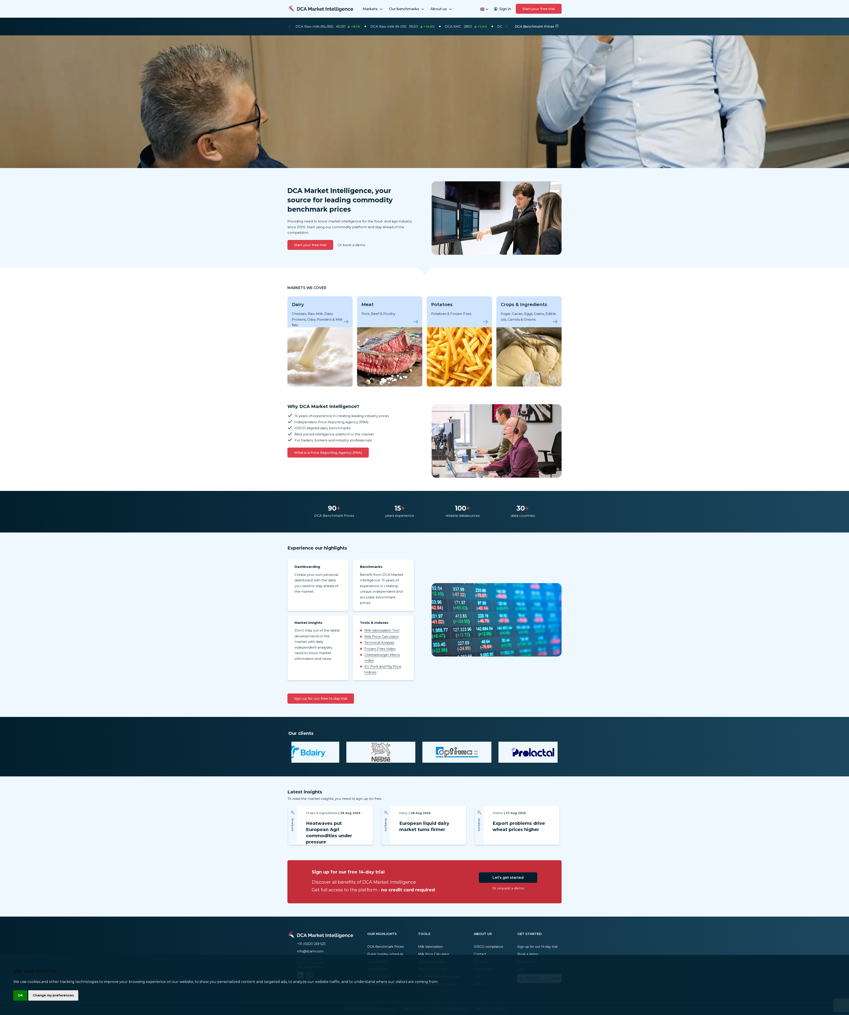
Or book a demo (351, 245)
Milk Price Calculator (381, 636)
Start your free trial (538, 9)
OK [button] (20, 995)
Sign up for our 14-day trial (537, 947)
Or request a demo (508, 888)
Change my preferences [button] (53, 995)
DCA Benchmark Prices (385, 947)
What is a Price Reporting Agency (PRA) (328, 452)
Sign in (505, 9)
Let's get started (508, 877)
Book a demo (527, 954)
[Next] (507, 26)
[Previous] (289, 26)
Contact (480, 954)
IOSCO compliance (488, 947)
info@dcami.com (310, 951)
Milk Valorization (430, 947)
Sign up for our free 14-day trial (320, 698)
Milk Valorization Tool (381, 630)
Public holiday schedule (385, 954)
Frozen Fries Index (380, 649)
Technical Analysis (379, 642)
